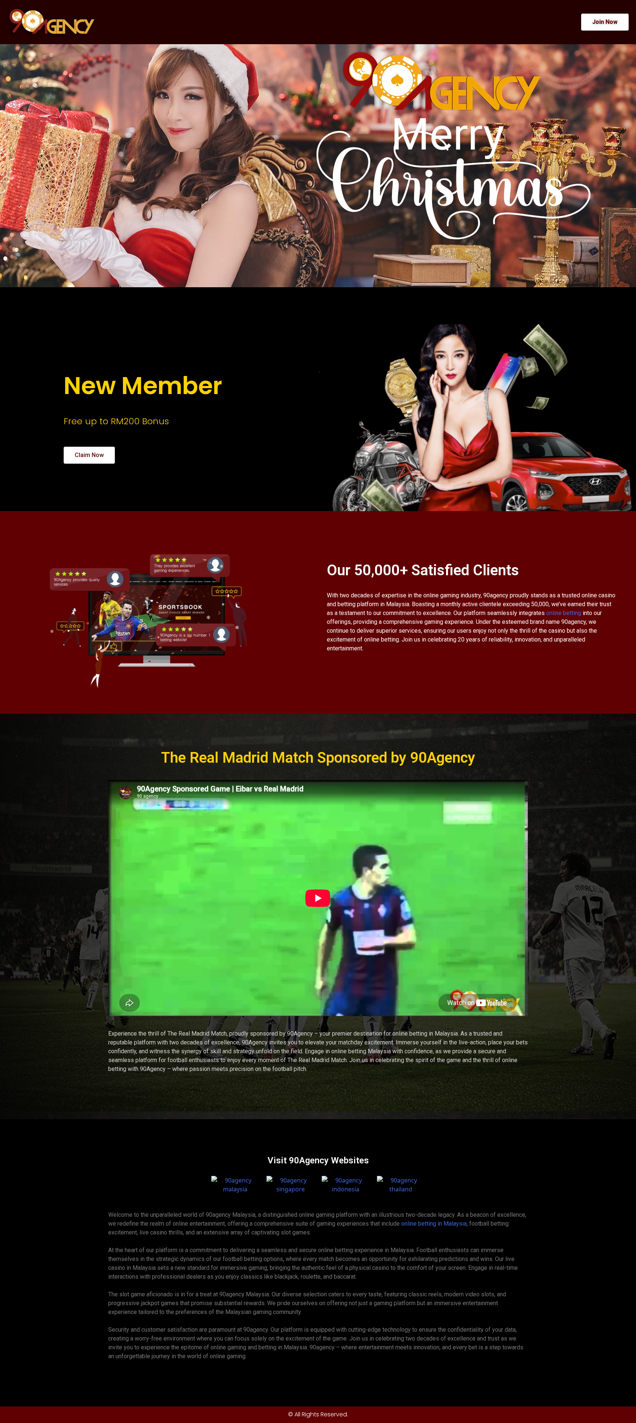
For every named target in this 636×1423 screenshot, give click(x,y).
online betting (563, 612)
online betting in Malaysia (434, 1223)
